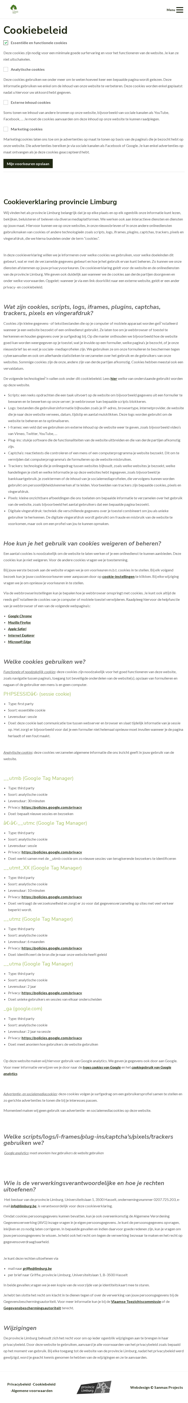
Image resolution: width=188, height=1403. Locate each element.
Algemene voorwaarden (32, 1390)
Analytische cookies (28, 69)
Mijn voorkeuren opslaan (28, 163)
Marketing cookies (27, 129)
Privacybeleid (19, 1384)
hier (114, 378)
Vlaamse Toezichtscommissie (136, 1301)
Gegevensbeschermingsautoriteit (32, 1308)
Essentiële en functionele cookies (39, 42)
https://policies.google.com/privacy (52, 807)
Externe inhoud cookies (31, 102)
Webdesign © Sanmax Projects (156, 1387)
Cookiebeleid (44, 1384)
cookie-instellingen (118, 576)
